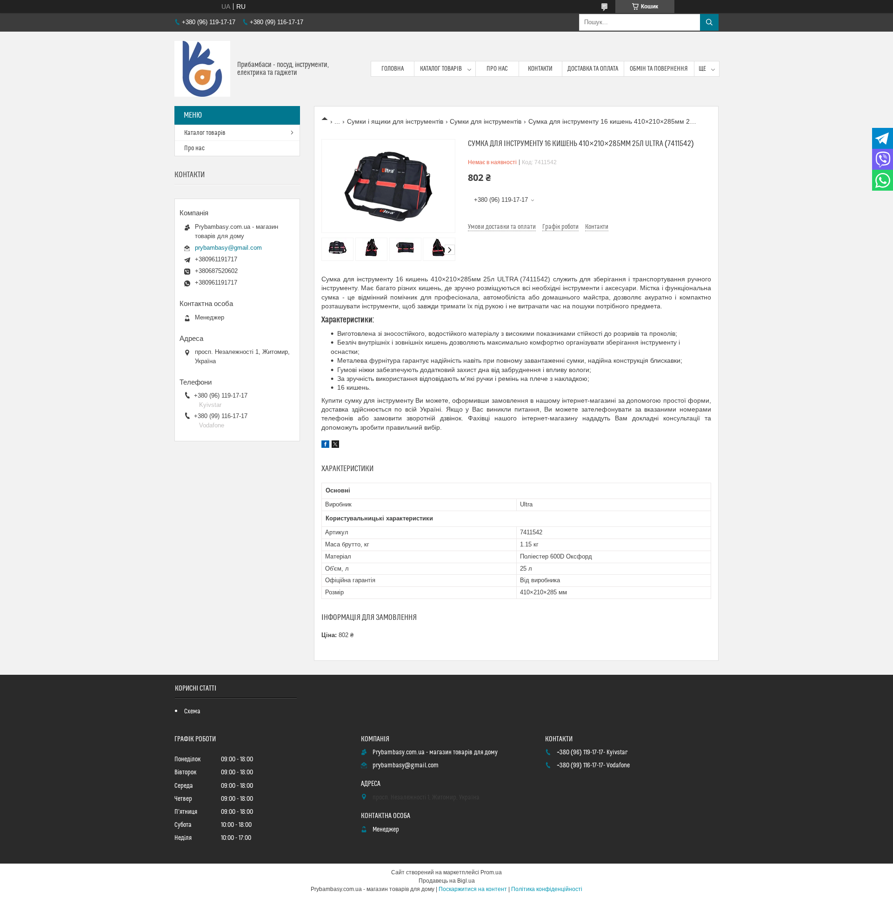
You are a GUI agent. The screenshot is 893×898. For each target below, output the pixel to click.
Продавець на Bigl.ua (447, 881)
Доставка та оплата (592, 69)
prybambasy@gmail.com (228, 247)
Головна (392, 69)
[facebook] (325, 445)
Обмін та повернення (659, 69)
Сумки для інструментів (485, 121)
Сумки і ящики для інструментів (395, 121)
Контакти (540, 69)
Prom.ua (491, 872)
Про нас (497, 69)
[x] (335, 445)
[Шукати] (709, 22)
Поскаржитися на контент (473, 889)
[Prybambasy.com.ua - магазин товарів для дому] (202, 69)
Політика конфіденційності (546, 889)
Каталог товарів (441, 69)
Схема (192, 711)
